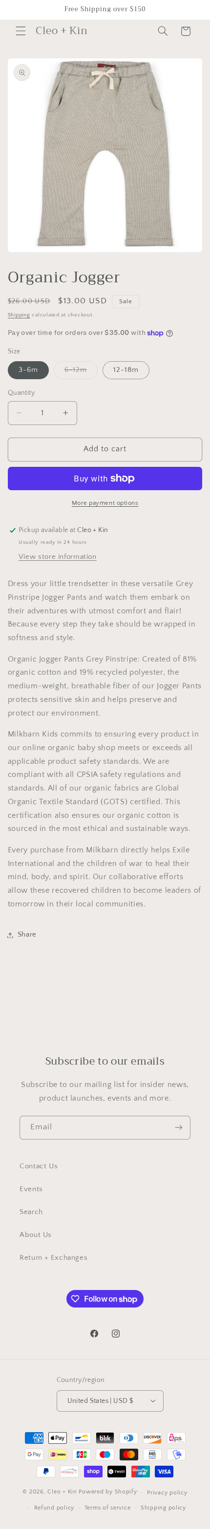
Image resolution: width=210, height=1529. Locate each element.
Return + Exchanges (53, 1258)
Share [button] (27, 935)
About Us (36, 1235)
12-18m (126, 370)
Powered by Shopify (108, 1492)
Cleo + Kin (62, 1492)
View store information (58, 557)
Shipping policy (163, 1508)
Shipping (19, 315)
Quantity (21, 393)
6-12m (81, 372)
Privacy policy (167, 1493)
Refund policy (54, 1508)
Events (31, 1189)
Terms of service (107, 1508)
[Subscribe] (179, 1128)
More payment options (105, 502)
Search (31, 1212)
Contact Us (39, 1166)
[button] (20, 31)
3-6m (28, 370)
